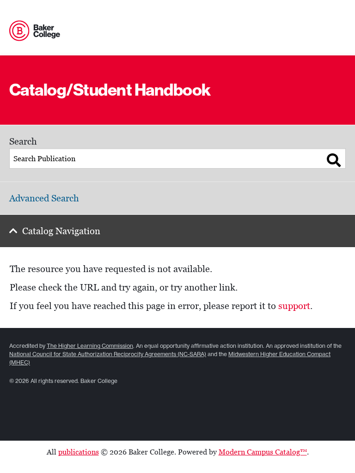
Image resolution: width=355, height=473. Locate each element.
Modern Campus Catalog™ (263, 452)
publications (78, 452)
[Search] (334, 160)
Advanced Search (44, 198)
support (294, 306)
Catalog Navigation (61, 231)
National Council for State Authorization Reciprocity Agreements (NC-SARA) (107, 354)
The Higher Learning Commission (90, 345)
